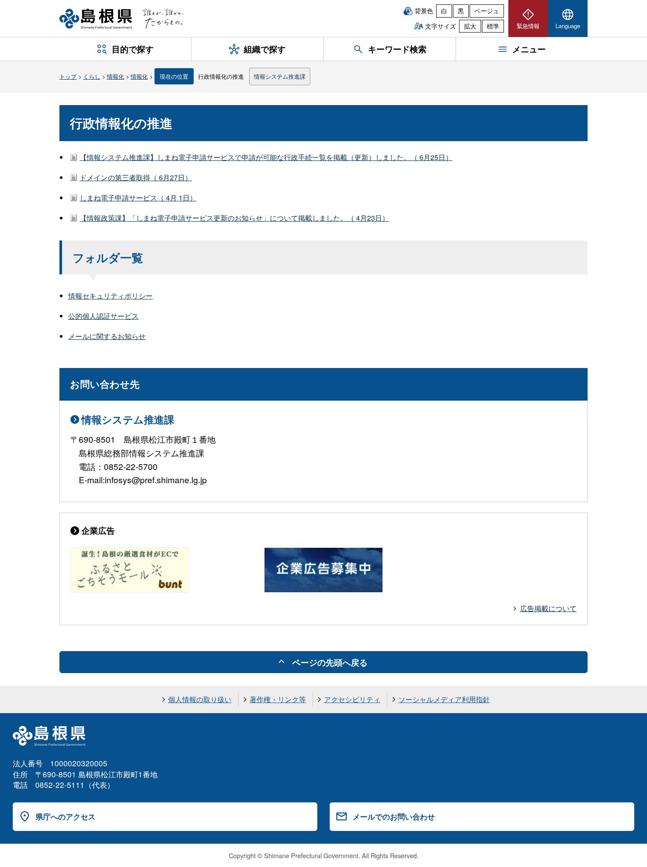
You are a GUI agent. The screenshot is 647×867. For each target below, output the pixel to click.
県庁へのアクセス (66, 816)
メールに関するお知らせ (107, 336)
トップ (68, 76)
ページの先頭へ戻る (330, 662)
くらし (91, 76)
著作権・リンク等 (278, 699)
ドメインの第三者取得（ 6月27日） (136, 177)
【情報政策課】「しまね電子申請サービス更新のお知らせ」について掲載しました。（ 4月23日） (234, 218)
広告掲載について (548, 608)
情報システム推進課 (279, 76)
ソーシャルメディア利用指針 (444, 699)
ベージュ (486, 10)
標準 (493, 26)
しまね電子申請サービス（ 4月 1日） (138, 198)
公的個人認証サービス (103, 316)
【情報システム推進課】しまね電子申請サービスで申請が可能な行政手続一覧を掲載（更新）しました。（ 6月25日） (266, 157)
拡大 (470, 26)
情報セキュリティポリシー (110, 296)
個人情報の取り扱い (200, 699)
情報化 (115, 76)
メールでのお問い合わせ (394, 816)
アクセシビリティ (352, 699)
